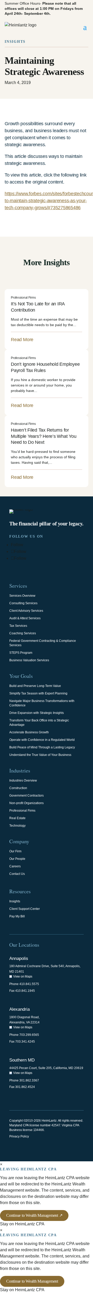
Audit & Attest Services (25, 618)
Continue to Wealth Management (32, 1281)
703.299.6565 (29, 1035)
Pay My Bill (17, 916)
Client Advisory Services (26, 611)
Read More (22, 339)
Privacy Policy (19, 1136)
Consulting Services (23, 603)
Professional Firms (23, 297)
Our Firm (15, 851)
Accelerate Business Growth (29, 732)
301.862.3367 (29, 1080)
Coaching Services (22, 633)
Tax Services (18, 626)
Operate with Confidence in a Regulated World (42, 740)
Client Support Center (24, 909)
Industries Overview (23, 780)
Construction (18, 788)
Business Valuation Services (29, 660)
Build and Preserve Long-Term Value (35, 686)
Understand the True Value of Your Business (40, 755)
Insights (14, 901)
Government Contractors (26, 795)
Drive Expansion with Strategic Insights (36, 713)
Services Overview (22, 596)
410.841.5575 (29, 984)
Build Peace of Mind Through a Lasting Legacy (42, 747)
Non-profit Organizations (26, 803)
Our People (17, 859)
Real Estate (17, 818)
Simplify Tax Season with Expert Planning (38, 693)
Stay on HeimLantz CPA (22, 1224)
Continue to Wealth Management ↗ (34, 1215)
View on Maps (22, 976)
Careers (15, 866)
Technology (17, 825)
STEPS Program (20, 653)
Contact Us (17, 874)
